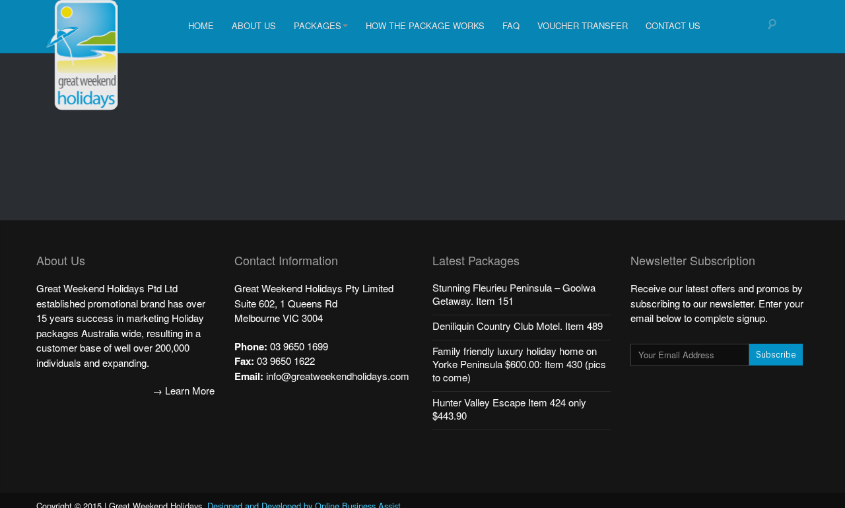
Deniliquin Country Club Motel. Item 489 (517, 326)
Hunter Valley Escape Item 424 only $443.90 (509, 408)
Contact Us (673, 25)
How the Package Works (425, 25)
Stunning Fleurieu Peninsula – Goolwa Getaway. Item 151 (513, 293)
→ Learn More (183, 390)
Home (201, 25)
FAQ (511, 25)
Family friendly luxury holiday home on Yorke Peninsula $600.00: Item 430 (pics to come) (519, 364)
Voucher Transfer (582, 25)
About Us (254, 25)
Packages (317, 25)
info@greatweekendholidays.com (337, 376)
